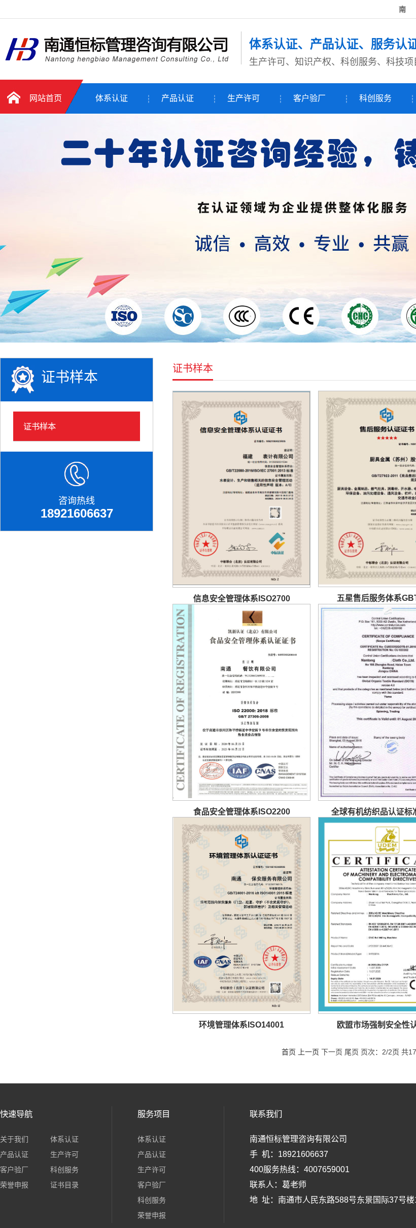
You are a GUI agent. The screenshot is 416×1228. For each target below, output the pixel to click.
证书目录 (64, 1185)
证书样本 (39, 426)
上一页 (308, 1052)
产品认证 (177, 98)
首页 (289, 1052)
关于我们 (14, 1139)
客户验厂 (309, 98)
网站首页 (45, 98)
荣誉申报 (14, 1185)
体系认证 (111, 98)
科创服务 (375, 98)
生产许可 (243, 98)
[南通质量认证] (118, 62)
